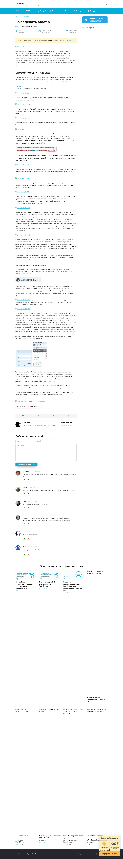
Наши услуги (80, 11)
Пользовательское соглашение (45, 854)
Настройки (44, 11)
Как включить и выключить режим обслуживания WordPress (23, 839)
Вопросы (68, 11)
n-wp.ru (20, 3)
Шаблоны (32, 11)
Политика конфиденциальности (67, 854)
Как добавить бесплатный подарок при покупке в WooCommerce (24, 585)
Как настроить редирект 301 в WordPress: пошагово (49, 838)
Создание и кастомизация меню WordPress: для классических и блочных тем (73, 586)
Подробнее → (67, 40)
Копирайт (93, 854)
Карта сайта (30, 854)
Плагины (21, 11)
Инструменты (95, 11)
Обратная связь (83, 854)
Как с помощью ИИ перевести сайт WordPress (47, 584)
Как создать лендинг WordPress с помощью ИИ (96, 699)
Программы (56, 11)
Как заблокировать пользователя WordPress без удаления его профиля (97, 839)
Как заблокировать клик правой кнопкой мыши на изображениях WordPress (73, 839)
